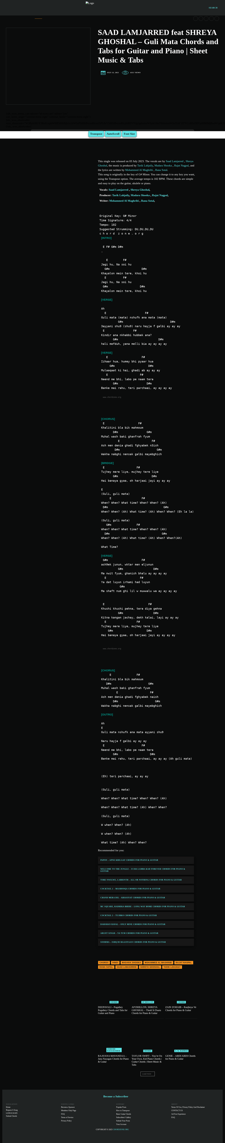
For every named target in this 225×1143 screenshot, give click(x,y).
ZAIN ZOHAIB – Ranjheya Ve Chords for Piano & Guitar (180, 1008)
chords (104, 963)
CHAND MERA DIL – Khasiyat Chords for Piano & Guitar (132, 898)
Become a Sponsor (68, 1107)
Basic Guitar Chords (123, 1114)
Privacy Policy (66, 1121)
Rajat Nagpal (181, 165)
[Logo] (112, 8)
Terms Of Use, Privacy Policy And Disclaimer (188, 1107)
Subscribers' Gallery (123, 1117)
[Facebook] (204, 1134)
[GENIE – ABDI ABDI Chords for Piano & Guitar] (181, 1036)
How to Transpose (123, 1110)
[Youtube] (216, 1134)
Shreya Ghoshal (139, 189)
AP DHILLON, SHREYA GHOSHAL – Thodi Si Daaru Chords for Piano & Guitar (146, 1010)
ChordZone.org (121, 1129)
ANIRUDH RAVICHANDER (113, 1050)
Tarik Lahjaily (145, 165)
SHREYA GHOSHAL (150, 967)
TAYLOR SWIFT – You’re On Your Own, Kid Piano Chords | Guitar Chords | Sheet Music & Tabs (147, 1060)
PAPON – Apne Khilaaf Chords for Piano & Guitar (129, 860)
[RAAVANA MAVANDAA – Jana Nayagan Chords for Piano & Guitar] (114, 1036)
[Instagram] (210, 1134)
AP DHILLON (147, 1002)
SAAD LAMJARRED (127, 967)
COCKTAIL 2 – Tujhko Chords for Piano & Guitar (128, 915)
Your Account (121, 1124)
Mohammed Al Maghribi (139, 169)
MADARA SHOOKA (131, 963)
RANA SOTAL (106, 967)
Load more (146, 1074)
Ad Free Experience (178, 1114)
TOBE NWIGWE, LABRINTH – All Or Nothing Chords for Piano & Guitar (141, 880)
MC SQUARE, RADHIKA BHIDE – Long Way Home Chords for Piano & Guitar (142, 906)
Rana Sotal (160, 169)
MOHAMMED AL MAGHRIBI (158, 963)
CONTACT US (177, 1110)
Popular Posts (121, 1107)
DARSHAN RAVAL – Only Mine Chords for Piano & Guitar (132, 924)
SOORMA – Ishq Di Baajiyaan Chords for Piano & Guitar (133, 942)
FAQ (63, 1114)
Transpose (96, 133)
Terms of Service (67, 1117)
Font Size (129, 133)
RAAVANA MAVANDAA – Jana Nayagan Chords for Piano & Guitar (113, 1059)
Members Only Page (68, 1110)
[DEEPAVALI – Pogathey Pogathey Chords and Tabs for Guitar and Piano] (114, 987)
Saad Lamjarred (175, 161)
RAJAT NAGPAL (184, 963)
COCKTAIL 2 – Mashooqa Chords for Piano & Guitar (130, 889)
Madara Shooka (163, 165)
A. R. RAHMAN (181, 1051)
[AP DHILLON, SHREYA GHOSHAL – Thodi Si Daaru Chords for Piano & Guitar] (148, 987)
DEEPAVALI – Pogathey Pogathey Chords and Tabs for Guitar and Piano (112, 1010)
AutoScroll (113, 133)
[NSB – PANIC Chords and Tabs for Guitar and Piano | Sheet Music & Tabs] (206, 18)
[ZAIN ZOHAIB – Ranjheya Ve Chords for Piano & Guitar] (181, 987)
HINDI (115, 963)
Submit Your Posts (123, 1121)
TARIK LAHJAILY (172, 967)
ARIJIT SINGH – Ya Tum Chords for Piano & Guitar (129, 933)
